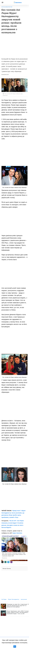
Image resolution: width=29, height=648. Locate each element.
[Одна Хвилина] (17, 2)
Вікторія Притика (7, 568)
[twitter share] (2, 562)
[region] (14, 45)
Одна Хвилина (17, 533)
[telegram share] (8, 562)
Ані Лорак (3, 599)
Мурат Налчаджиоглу (13, 599)
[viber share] (11, 562)
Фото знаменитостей (6, 6)
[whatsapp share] (5, 562)
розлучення (24, 599)
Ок (14, 646)
